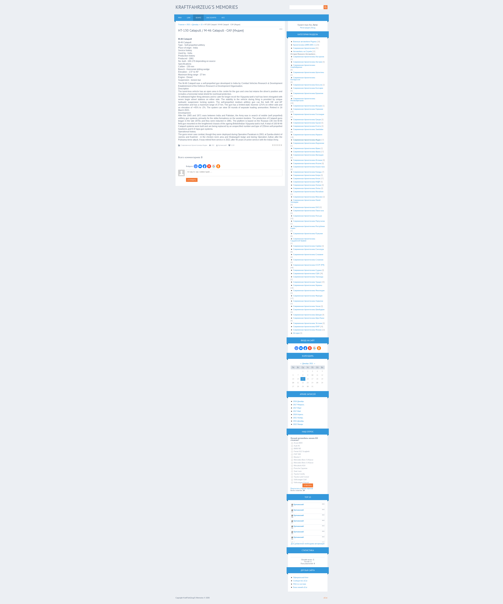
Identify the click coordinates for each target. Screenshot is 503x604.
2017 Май (297, 411)
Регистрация (305, 28)
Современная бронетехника (304, 48)
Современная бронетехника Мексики (307, 197)
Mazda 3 (297, 457)
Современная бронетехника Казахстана (309, 167)
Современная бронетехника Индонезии (308, 143)
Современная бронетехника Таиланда (308, 277)
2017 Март (297, 408)
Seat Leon (298, 471)
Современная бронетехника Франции (307, 296)
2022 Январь (298, 424)
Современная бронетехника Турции (307, 282)
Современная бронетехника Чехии (306, 306)
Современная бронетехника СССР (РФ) (308, 265)
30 (308, 386)
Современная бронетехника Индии (194, 145)
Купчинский (222, 145)
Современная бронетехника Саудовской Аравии (303, 240)
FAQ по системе (299, 584)
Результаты (295, 488)
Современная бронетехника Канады (307, 172)
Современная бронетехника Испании (307, 160)
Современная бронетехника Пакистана (308, 211)
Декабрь (195, 25)
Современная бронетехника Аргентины (308, 72)
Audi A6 (297, 446)
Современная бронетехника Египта (307, 126)
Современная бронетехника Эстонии (307, 323)
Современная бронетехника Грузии (307, 123)
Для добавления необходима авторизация (307, 544)
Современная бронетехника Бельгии (307, 85)
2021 (188, 25)
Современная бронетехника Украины (307, 285)
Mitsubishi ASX (299, 466)
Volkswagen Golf (300, 480)
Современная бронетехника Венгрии (307, 106)
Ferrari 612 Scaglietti (302, 451)
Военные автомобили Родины (305, 42)
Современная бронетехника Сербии (307, 246)
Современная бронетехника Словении (308, 260)
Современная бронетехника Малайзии (308, 192)
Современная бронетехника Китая (306, 178)
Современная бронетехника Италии (307, 163)
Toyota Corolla (299, 474)
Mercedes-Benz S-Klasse (303, 460)
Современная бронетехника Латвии (307, 185)
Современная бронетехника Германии (308, 109)
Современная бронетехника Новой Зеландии (305, 201)
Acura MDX (298, 443)
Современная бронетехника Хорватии (308, 301)
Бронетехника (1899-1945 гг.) (304, 45)
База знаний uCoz (300, 587)
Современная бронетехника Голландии (308, 114)
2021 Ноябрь (298, 418)
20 (293, 383)
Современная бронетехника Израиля (307, 135)
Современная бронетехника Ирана (306, 152)
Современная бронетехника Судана (307, 270)
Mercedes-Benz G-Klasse (303, 463)
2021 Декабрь (298, 421)
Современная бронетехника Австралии (308, 57)
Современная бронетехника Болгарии (308, 88)
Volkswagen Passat (301, 482)
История (296, 333)
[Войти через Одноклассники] (218, 166)
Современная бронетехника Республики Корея (308, 227)
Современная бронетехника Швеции (307, 315)
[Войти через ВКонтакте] (200, 166)
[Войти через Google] (214, 166)
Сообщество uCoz (300, 581)
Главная (181, 25)
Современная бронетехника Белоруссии (303, 79)
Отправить (191, 180)
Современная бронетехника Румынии (308, 234)
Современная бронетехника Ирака (306, 148)
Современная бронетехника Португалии (309, 221)
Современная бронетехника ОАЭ (306, 207)
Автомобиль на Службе (302, 51)
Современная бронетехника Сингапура (308, 249)
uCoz (325, 598)
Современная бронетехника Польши (307, 216)
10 (312, 375)
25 (317, 383)
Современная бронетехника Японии (307, 330)
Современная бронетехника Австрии (307, 62)
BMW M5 (297, 449)
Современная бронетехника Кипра (306, 175)
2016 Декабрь (298, 401)
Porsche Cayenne (300, 468)
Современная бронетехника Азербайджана (303, 66)
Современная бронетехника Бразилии (308, 93)
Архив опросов (307, 488)
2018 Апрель (298, 414)
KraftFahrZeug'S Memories (207, 7)
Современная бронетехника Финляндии (308, 291)
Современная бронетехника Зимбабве (308, 129)
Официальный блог (300, 577)
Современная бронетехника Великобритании (303, 100)
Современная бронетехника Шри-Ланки (308, 318)
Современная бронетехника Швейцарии (308, 310)
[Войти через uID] (196, 166)
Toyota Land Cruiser (301, 477)
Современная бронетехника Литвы (307, 188)
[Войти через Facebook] (205, 166)
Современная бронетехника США (306, 273)
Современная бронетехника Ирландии (308, 155)
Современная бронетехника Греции (307, 120)
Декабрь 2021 (307, 363)
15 (202, 25)
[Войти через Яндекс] (209, 166)
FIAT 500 (297, 454)
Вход (313, 28)
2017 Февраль (298, 405)
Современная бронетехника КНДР (306, 182)
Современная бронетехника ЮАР (306, 327)
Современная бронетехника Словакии (308, 254)
